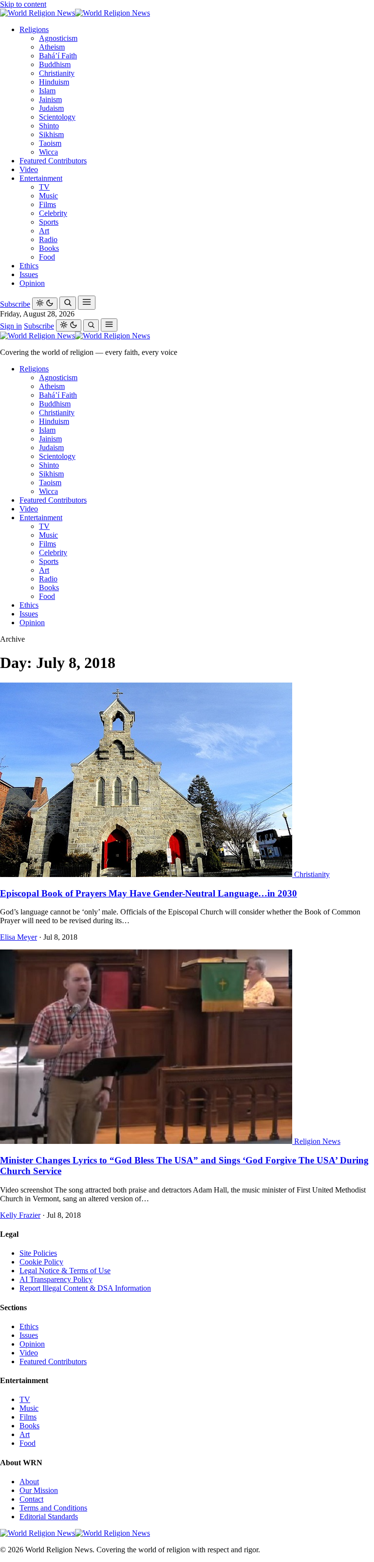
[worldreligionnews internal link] (75, 13)
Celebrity (53, 213)
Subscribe (15, 304)
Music (48, 196)
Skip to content (23, 4)
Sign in (11, 326)
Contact (31, 1499)
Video (28, 169)
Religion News (317, 1141)
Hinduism (54, 82)
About (29, 1481)
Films (47, 204)
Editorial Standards (48, 1516)
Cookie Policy (41, 1262)
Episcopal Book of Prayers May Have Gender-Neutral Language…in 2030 (148, 893)
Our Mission (38, 1490)
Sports (48, 222)
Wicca (48, 152)
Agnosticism (58, 38)
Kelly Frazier (20, 1215)
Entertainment (40, 178)
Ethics (28, 266)
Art (44, 231)
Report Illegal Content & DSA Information (85, 1288)
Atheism (52, 47)
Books (49, 248)
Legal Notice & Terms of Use (65, 1270)
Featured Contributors (53, 161)
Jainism (50, 99)
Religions (34, 29)
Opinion (32, 283)
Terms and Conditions (53, 1508)
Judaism (51, 108)
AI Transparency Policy (56, 1279)
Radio (48, 239)
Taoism (50, 143)
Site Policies (38, 1253)
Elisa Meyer (18, 937)
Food (47, 257)
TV (44, 187)
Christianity (57, 73)
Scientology (57, 117)
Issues (28, 274)
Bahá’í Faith (58, 56)
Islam (47, 91)
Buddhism (55, 64)
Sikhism (51, 134)
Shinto (49, 126)
